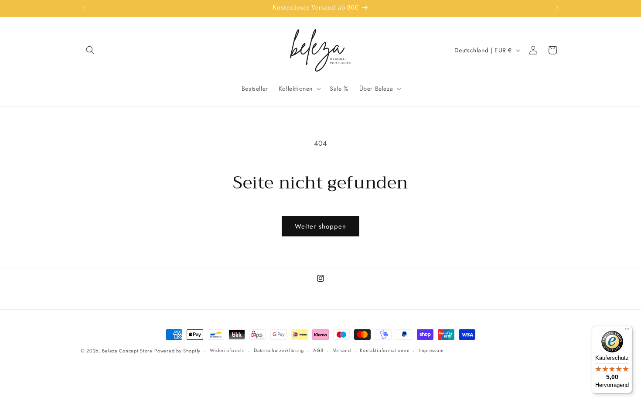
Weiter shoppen (320, 226)
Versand (342, 350)
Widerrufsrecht (227, 350)
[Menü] (627, 331)
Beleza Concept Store (127, 350)
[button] (90, 50)
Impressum (431, 350)
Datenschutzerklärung (279, 350)
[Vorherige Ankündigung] (83, 8)
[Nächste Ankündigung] (557, 8)
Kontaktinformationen (384, 350)
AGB (318, 350)
